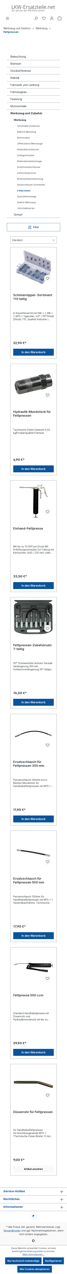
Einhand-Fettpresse (28, 528)
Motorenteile (18, 106)
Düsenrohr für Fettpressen (33, 1112)
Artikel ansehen (33, 1169)
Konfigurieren (53, 1260)
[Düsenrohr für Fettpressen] (33, 1084)
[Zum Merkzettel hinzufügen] (47, 278)
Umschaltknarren (26, 208)
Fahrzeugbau (18, 92)
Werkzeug (20, 119)
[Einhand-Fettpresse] (33, 500)
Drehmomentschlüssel (28, 167)
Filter (35, 227)
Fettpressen (24, 190)
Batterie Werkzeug (26, 132)
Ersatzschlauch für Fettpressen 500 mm (28, 880)
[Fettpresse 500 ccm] (33, 967)
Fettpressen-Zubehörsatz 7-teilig (32, 647)
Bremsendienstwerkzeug (30, 179)
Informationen (13, 1206)
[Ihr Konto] (52, 18)
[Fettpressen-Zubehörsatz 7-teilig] (33, 617)
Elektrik (15, 78)
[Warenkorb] (60, 18)
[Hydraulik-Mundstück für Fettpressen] (33, 384)
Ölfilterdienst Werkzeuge (30, 143)
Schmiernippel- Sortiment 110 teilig (32, 297)
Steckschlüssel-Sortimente (31, 184)
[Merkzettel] (44, 18)
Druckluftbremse (20, 70)
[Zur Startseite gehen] (33, 8)
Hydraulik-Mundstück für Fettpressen (32, 413)
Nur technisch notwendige (23, 1260)
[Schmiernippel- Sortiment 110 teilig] (33, 267)
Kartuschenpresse (26, 173)
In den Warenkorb (33, 352)
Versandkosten (12, 1230)
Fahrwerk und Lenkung (24, 85)
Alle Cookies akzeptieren (35, 1269)
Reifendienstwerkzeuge (29, 161)
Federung (16, 99)
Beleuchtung (18, 56)
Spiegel (18, 214)
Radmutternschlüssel (28, 149)
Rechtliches (11, 1199)
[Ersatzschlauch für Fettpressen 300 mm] (33, 734)
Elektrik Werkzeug (26, 202)
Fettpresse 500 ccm (28, 995)
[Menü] (7, 18)
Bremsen (15, 63)
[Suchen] (36, 18)
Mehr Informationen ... (33, 1254)
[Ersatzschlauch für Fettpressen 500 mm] (33, 850)
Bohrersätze (23, 137)
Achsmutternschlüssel (28, 126)
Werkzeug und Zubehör (26, 113)
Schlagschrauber (26, 155)
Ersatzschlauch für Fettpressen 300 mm (28, 763)
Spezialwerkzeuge (26, 196)
